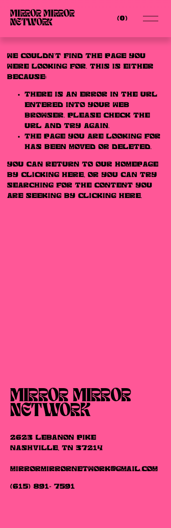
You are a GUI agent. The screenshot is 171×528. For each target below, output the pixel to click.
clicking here (52, 175)
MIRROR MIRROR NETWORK (42, 18)
